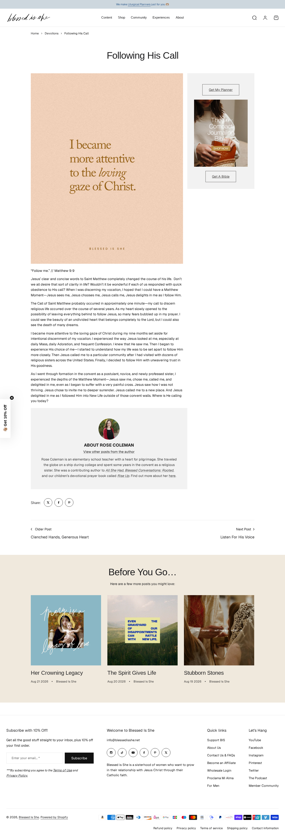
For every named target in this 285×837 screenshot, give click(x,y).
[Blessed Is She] (28, 17)
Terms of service (211, 828)
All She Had (114, 470)
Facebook (256, 748)
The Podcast (258, 778)
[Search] (254, 17)
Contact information (265, 828)
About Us (214, 748)
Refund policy (162, 828)
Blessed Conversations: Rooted (149, 470)
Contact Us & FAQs (221, 755)
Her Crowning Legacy (57, 673)
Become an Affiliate (221, 763)
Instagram (256, 755)
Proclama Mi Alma (220, 778)
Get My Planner (221, 90)
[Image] (221, 133)
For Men (213, 786)
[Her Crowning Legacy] (66, 630)
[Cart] (276, 17)
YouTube (255, 740)
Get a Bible (221, 176)
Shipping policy (237, 828)
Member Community (264, 786)
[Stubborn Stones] (219, 630)
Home (35, 33)
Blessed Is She (29, 817)
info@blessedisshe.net (123, 740)
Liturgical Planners (139, 4)
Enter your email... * (26, 758)
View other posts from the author (109, 452)
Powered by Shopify (54, 817)
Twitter (254, 770)
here (172, 476)
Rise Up (123, 476)
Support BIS (216, 740)
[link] (48, 502)
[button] (5, 418)
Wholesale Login (219, 770)
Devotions (51, 33)
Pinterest (255, 763)
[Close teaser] (12, 398)
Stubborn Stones (204, 673)
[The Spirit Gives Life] (142, 630)
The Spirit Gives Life (131, 673)
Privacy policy (186, 828)
